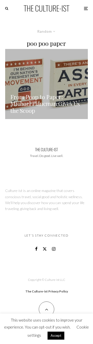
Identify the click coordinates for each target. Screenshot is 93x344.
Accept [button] (56, 335)
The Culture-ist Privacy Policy (46, 291)
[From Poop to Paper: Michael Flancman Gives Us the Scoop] (46, 84)
